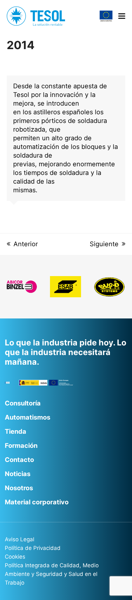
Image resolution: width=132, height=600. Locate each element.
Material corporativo (37, 502)
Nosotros (19, 488)
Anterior (25, 244)
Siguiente (104, 244)
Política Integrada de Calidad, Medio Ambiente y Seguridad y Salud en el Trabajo (52, 574)
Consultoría (23, 403)
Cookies (15, 556)
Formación (21, 445)
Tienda (15, 431)
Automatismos (27, 417)
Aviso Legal (19, 539)
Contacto (19, 460)
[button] (121, 16)
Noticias (17, 474)
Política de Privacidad (33, 548)
